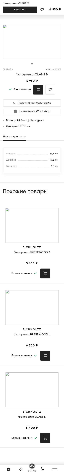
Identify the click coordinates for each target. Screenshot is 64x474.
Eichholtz (8, 69)
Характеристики (14, 136)
